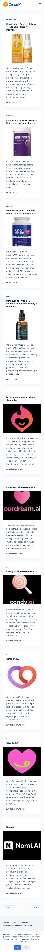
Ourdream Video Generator (20, 487)
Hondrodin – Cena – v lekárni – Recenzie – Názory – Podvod (21, 27)
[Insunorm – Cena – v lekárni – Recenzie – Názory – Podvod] (22, 141)
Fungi (8, 296)
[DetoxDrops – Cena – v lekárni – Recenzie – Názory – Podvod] (22, 325)
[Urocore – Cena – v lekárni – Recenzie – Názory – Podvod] (22, 231)
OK (17, 947)
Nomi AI (10, 827)
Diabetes (10, 116)
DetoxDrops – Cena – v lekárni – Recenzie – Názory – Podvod (21, 303)
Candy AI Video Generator (20, 571)
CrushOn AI (12, 743)
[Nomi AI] (22, 845)
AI (7, 393)
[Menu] (40, 4)
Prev (9, 908)
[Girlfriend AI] (22, 677)
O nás (15, 922)
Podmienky (25, 922)
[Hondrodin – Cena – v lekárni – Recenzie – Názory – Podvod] (22, 48)
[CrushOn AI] (22, 761)
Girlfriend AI (12, 659)
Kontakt (6, 922)
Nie (26, 947)
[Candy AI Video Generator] (22, 589)
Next (35, 908)
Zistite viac (28, 941)
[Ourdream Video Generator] (22, 505)
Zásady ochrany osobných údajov (17, 926)
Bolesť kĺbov (11, 19)
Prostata (10, 206)
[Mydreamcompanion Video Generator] (22, 418)
